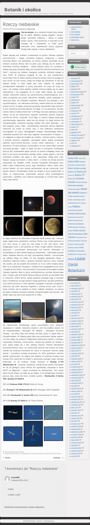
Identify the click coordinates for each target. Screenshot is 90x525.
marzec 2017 (75, 418)
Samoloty (21, 451)
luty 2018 (74, 394)
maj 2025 (74, 291)
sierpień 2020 (76, 323)
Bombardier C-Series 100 (38, 453)
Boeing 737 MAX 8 (10, 453)
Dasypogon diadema (75, 185)
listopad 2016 (75, 429)
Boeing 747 (81, 171)
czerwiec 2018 (76, 383)
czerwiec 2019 (76, 353)
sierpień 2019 (75, 348)
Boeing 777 (80, 175)
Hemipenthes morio (74, 203)
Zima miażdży (75, 32)
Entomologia (75, 94)
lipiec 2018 (74, 380)
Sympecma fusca (81, 254)
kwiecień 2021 (76, 318)
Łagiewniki (74, 146)
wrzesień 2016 (76, 434)
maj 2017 (74, 413)
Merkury (70, 220)
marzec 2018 (75, 391)
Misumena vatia (78, 220)
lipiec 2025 (75, 285)
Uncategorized (76, 138)
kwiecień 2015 (76, 451)
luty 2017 (74, 421)
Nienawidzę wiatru (77, 37)
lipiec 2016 (74, 440)
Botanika (74, 89)
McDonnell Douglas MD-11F (75, 217)
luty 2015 (74, 456)
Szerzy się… (75, 40)
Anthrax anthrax (80, 165)
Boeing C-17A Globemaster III (23, 453)
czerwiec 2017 (76, 410)
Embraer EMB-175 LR (51, 453)
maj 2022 (74, 313)
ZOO (72, 143)
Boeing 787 (71, 178)
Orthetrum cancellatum (76, 224)
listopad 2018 (75, 372)
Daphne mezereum (81, 182)
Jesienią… (57, 458)
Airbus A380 (73, 161)
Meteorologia (15, 451)
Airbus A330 (73, 158)
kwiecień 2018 (76, 388)
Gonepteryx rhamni (79, 196)
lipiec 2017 (74, 407)
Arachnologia (75, 81)
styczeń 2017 (75, 424)
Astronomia (8, 451)
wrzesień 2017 (76, 405)
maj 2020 (74, 332)
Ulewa (7, 458)
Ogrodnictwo (75, 116)
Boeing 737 (72, 171)
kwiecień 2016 (76, 448)
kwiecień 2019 (76, 359)
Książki (73, 102)
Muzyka (73, 108)
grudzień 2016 (76, 426)
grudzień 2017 (76, 399)
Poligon (73, 127)
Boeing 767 (71, 175)
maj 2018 (74, 386)
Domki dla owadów (77, 92)
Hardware (74, 100)
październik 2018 (77, 375)
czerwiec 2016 (76, 442)
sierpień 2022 (76, 307)
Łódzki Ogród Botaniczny (76, 264)
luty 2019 (74, 364)
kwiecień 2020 (76, 334)
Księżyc (59, 453)
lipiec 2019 (74, 350)
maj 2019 (74, 356)
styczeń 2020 (76, 340)
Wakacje (74, 140)
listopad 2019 (75, 342)
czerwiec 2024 (76, 302)
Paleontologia (75, 124)
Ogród (73, 113)
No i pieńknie (75, 34)
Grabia (73, 97)
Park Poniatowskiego (75, 234)
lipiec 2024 (75, 299)
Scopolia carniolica (73, 247)
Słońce (71, 259)
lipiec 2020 (75, 326)
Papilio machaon (79, 230)
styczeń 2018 (75, 396)
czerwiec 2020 (76, 329)
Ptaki (73, 129)
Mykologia (74, 111)
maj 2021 (74, 315)
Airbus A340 (82, 158)
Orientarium (75, 121)
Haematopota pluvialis (79, 199)
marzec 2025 (75, 294)
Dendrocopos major (74, 189)
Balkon (73, 86)
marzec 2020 (75, 337)
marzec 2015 (75, 453)
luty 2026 (74, 283)
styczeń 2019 (75, 367)
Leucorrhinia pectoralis (75, 210)
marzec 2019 (75, 361)
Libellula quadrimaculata (77, 213)
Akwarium (74, 78)
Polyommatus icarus (81, 237)
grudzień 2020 (76, 321)
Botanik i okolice (22, 9)
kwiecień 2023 (76, 304)
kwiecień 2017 (76, 415)
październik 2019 (77, 345)
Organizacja (75, 119)
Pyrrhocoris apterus (74, 240)
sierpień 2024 (76, 296)
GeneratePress (61, 521)
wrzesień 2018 (76, 377)
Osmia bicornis (73, 227)
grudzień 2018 (76, 369)
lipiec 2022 (75, 310)
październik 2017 (77, 402)
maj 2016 (74, 445)
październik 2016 (77, 432)
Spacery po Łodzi (77, 135)
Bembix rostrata (80, 168)
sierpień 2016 (75, 437)
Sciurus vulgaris (79, 244)
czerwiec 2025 (76, 288)
